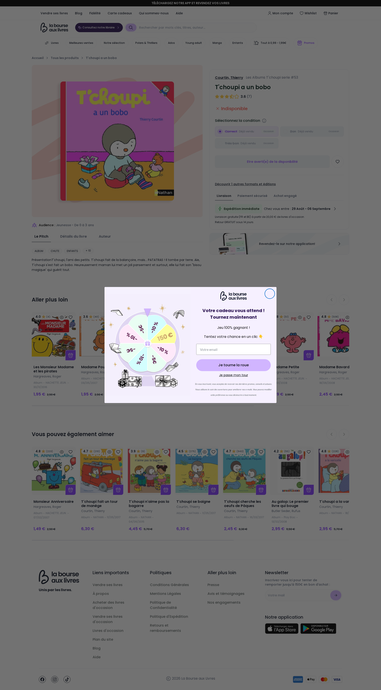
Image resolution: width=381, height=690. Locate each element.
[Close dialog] (270, 294)
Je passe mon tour (233, 375)
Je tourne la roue (233, 365)
